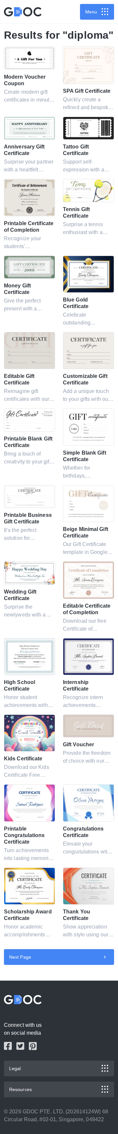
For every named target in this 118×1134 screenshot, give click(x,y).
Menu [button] (91, 11)
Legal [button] (15, 1068)
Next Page (20, 957)
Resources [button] (20, 1089)
